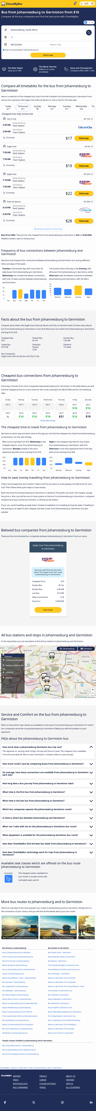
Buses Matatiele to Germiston (59, 999)
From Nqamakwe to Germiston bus (62, 1016)
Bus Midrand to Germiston (58, 1003)
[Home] (11, 3)
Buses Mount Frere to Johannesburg (16, 999)
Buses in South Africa (19, 1068)
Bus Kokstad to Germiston (58, 995)
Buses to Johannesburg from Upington (17, 1024)
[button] (47, 679)
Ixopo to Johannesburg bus (13, 974)
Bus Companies (20, 1087)
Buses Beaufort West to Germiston (61, 957)
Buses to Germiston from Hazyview (62, 982)
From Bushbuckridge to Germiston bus (63, 965)
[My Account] (74, 3)
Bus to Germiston (55, 1068)
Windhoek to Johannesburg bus (15, 1033)
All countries (73, 1087)
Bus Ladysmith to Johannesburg (15, 986)
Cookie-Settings (47, 1083)
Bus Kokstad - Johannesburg (13, 982)
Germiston (87, 649)
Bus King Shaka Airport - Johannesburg (17, 1045)
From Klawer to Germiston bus (60, 990)
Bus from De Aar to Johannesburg (15, 961)
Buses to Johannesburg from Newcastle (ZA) (19, 1003)
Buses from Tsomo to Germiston (61, 1033)
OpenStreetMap (83, 697)
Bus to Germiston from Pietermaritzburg (64, 1020)
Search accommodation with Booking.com (22, 50)
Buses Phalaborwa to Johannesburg (16, 1007)
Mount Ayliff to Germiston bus (60, 1007)
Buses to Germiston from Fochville (61, 978)
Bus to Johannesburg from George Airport (19, 1050)
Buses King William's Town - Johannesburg (19, 978)
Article (69, 1083)
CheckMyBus (5, 1068)
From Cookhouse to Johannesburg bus (17, 957)
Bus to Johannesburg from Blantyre (16, 952)
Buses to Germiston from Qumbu (61, 1029)
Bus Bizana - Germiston (57, 961)
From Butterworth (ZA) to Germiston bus (64, 969)
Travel (42, 1087)
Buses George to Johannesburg (14, 965)
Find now (84, 138)
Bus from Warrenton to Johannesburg (17, 1029)
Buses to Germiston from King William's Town (66, 986)
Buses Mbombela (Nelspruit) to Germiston (64, 1012)
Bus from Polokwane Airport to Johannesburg (20, 1054)
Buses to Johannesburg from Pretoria (17, 1012)
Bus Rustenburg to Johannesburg (15, 1020)
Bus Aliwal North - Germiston (59, 952)
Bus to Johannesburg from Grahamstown (18, 969)
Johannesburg (68, 649)
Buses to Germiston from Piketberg (62, 1024)
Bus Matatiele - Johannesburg (14, 990)
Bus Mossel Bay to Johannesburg (15, 995)
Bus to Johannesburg (38, 1068)
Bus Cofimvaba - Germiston (59, 974)
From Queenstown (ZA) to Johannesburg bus (20, 1016)
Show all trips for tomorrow (49, 229)
